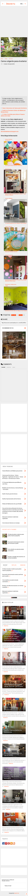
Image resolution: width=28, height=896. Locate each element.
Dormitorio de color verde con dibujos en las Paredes (16, 310)
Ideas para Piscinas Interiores (11, 251)
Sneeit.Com (16, 893)
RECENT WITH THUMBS (9, 529)
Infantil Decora (8, 169)
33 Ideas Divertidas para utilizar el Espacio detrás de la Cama (13, 354)
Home (2, 58)
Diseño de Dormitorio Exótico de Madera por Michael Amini (12, 341)
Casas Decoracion (9, 255)
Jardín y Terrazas (8, 226)
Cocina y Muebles (8, 198)
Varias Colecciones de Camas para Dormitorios (14, 108)
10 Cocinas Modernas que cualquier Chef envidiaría (16, 223)
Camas (6, 58)
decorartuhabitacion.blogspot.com (9, 131)
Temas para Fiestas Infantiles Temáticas (13, 165)
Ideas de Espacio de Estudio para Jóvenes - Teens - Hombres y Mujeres (15, 194)
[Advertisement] (14, 21)
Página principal (8, 885)
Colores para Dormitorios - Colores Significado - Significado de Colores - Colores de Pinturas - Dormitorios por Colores (13, 636)
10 (4, 819)
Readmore (6, 625)
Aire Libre (11, 58)
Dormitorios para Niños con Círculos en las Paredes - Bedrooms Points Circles (16, 280)
